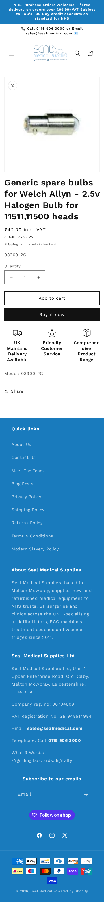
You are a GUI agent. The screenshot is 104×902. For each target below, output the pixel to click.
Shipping (11, 244)
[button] (11, 53)
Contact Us (24, 457)
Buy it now (52, 314)
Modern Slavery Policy (35, 549)
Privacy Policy (26, 496)
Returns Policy (27, 522)
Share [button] (17, 391)
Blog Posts (23, 483)
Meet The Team (28, 470)
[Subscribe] (85, 794)
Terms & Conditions (32, 536)
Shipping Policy (28, 509)
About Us (21, 444)
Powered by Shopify (70, 891)
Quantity (12, 266)
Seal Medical (41, 891)
